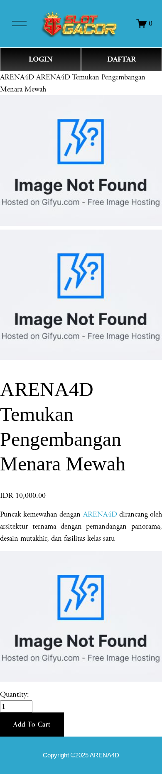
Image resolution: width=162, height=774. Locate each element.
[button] (32, 724)
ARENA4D (17, 77)
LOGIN (41, 59)
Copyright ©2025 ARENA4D (81, 755)
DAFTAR (121, 59)
